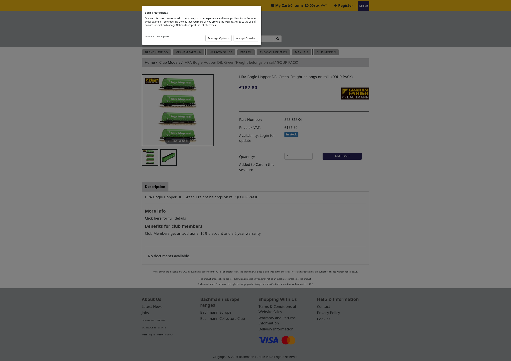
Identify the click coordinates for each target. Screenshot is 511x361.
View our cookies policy (157, 36)
